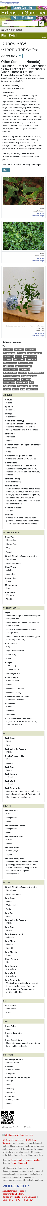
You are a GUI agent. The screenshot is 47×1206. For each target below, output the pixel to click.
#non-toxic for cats (36, 373)
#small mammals (10, 373)
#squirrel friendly (30, 356)
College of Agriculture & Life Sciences (19, 1197)
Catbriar (22, 66)
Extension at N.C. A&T (12, 1200)
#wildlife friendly (10, 386)
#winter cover (32, 389)
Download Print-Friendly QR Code (17, 1127)
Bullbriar (8, 66)
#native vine (8, 350)
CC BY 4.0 (40, 258)
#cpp (23, 389)
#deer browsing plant (11, 379)
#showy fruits (22, 383)
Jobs (22, 1191)
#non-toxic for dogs (29, 376)
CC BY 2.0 (40, 213)
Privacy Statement (19, 1163)
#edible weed (31, 359)
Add (7, 170)
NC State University (11, 1140)
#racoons (21, 353)
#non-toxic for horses (12, 376)
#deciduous (19, 350)
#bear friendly (9, 356)
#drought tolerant (10, 363)
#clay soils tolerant (11, 369)
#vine (31, 383)
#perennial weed (10, 353)
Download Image (38, 216)
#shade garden (9, 383)
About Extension (10, 1191)
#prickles (7, 389)
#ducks (19, 356)
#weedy (16, 389)
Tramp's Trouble (21, 72)
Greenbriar (38, 66)
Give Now (28, 1200)
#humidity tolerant (25, 363)
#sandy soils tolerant (23, 366)
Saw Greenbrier (14, 69)
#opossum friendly (34, 353)
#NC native (34, 386)
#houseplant (22, 386)
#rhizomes (7, 359)
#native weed (30, 350)
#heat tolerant (19, 359)
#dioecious (22, 373)
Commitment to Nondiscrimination (25, 1160)
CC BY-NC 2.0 (39, 333)
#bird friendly (25, 369)
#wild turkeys (8, 366)
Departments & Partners (13, 1194)
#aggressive (26, 379)
